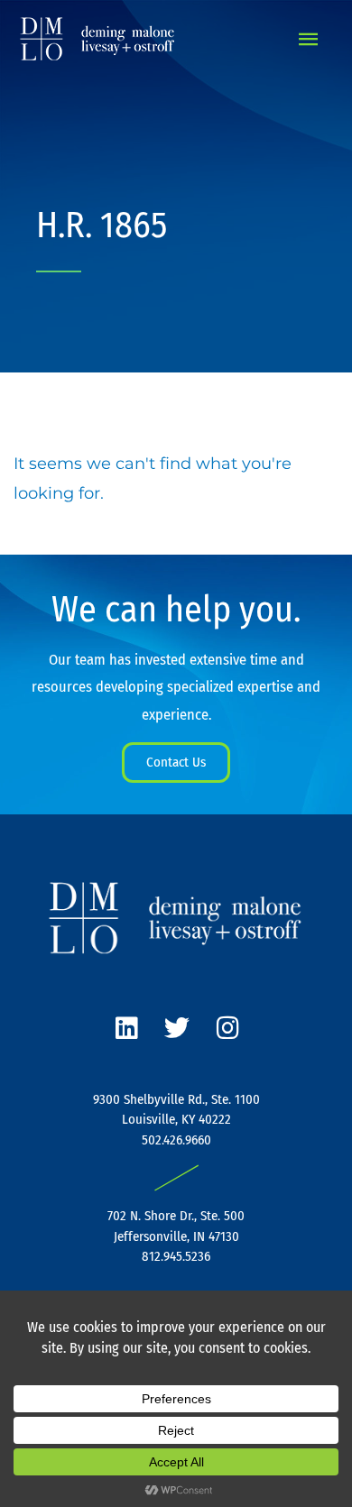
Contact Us (176, 762)
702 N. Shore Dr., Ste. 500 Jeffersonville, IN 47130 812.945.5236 (176, 1236)
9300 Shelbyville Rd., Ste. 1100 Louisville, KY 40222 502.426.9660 (176, 1119)
